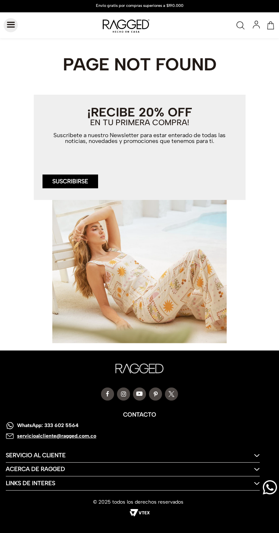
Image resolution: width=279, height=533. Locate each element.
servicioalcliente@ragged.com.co (56, 436)
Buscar (240, 25)
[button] (70, 177)
